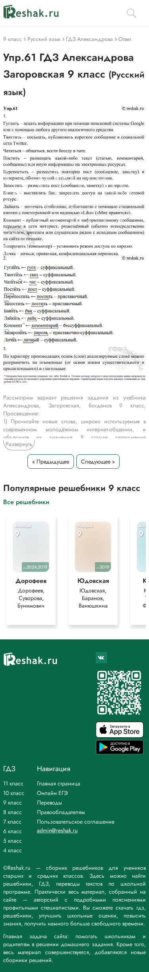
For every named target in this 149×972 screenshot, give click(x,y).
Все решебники (26, 501)
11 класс (13, 783)
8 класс (12, 812)
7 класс (12, 822)
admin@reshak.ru (57, 830)
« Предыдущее (50, 462)
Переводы (49, 802)
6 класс (12, 831)
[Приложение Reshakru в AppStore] (119, 735)
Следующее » (98, 462)
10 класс (13, 793)
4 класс (12, 850)
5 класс (12, 841)
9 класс (12, 802)
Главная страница (58, 783)
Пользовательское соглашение (75, 822)
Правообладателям (61, 812)
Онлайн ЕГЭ (52, 793)
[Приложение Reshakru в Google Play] (119, 752)
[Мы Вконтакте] (101, 657)
